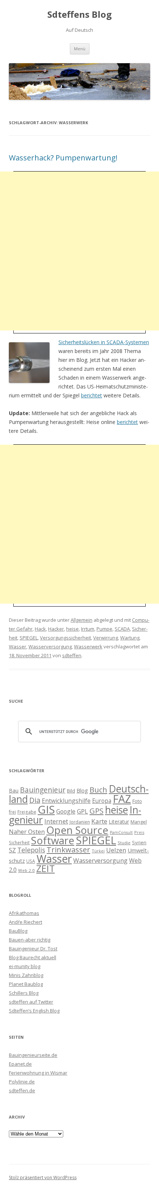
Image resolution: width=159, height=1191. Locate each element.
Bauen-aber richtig (29, 939)
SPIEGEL (29, 637)
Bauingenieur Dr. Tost (33, 948)
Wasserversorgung (50, 646)
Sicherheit (19, 842)
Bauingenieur (42, 790)
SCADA (122, 628)
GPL (82, 811)
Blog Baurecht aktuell (32, 957)
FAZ (122, 799)
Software (52, 840)
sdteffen (71, 655)
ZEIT (45, 868)
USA (30, 861)
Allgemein (81, 620)
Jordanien (80, 822)
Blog (82, 790)
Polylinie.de (22, 1081)
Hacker (56, 628)
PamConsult (121, 832)
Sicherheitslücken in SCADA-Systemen (103, 342)
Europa (101, 801)
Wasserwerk (88, 646)
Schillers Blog (23, 993)
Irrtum (87, 628)
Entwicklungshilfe (66, 801)
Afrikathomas (24, 913)
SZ (12, 850)
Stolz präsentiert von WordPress (43, 1177)
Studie (124, 842)
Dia (34, 800)
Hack (40, 628)
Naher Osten (27, 832)
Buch (98, 789)
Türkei (98, 851)
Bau (13, 790)
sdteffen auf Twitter (31, 1001)
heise (72, 628)
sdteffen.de (22, 1090)
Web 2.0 (26, 870)
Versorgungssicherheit (65, 637)
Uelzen (116, 850)
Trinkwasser (68, 849)
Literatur (119, 821)
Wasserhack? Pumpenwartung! (63, 158)
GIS (46, 809)
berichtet (91, 395)
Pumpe (104, 628)
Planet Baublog (26, 984)
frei (12, 812)
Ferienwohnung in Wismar (38, 1072)
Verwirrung (105, 637)
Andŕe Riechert (25, 922)
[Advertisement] (79, 251)
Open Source (77, 830)
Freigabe (26, 812)
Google (65, 811)
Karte (99, 821)
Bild (71, 790)
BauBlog (18, 930)
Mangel (139, 821)
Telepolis (31, 849)
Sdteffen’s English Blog (34, 1010)
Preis (139, 832)
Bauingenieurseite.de (33, 1055)
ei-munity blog (24, 966)
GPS (96, 810)
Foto (137, 801)
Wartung (129, 637)
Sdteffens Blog (79, 14)
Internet (56, 821)
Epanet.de (20, 1064)
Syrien (139, 842)
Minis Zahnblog (26, 975)
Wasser (17, 646)
